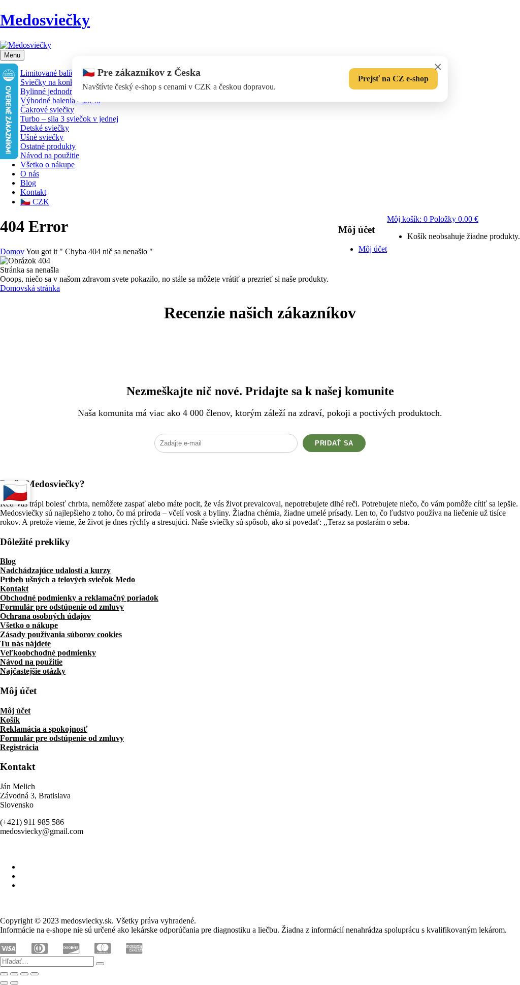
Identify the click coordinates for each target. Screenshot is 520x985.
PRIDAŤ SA (334, 443)
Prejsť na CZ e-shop (393, 78)
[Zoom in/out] (4, 973)
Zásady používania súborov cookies (61, 634)
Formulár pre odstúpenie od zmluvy (62, 607)
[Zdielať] (24, 973)
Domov (12, 251)
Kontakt (14, 588)
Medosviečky (45, 20)
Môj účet (15, 710)
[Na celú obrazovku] (14, 973)
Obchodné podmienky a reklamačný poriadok (79, 597)
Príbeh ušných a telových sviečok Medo (67, 579)
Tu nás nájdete (25, 643)
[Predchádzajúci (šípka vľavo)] (4, 982)
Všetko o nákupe (29, 625)
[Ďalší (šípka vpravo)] (14, 982)
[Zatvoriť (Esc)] (34, 973)
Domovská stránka (30, 288)
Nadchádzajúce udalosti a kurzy (55, 570)
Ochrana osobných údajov (45, 616)
